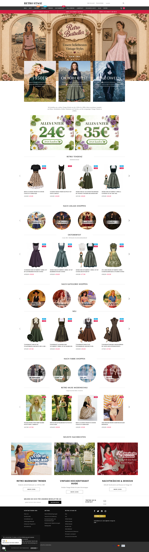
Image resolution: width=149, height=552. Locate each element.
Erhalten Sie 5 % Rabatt (62, 291)
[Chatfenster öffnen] (3, 548)
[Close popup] (20, 540)
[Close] (98, 258)
